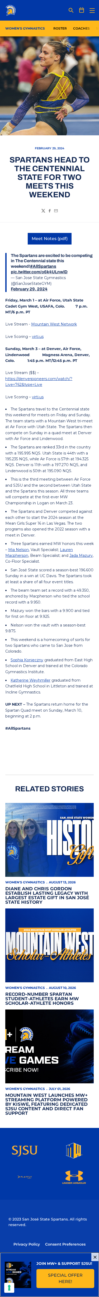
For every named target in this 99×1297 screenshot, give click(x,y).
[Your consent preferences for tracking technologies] (9, 1288)
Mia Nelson (18, 549)
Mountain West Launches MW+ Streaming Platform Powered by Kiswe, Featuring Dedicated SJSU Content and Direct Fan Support (46, 1104)
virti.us (38, 336)
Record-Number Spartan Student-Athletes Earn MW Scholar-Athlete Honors (42, 999)
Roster (60, 28)
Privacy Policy (26, 1244)
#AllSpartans (43, 266)
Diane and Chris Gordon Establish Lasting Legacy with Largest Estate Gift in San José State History (47, 895)
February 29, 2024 (29, 289)
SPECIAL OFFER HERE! (71, 1278)
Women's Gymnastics (25, 882)
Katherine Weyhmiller (30, 680)
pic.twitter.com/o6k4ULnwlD (39, 272)
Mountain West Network (54, 324)
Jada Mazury (81, 555)
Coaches (81, 28)
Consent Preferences (65, 1244)
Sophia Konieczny (27, 660)
